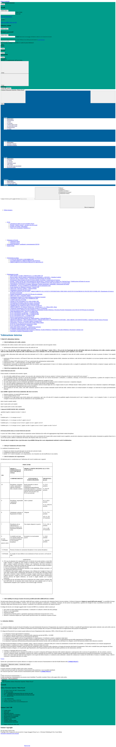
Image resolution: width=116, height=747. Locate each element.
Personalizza (4, 664)
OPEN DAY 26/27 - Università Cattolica (20, 295)
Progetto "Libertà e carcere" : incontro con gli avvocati (23, 225)
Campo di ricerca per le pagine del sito (10, 199)
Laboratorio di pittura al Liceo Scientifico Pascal (22, 223)
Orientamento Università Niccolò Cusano (20, 290)
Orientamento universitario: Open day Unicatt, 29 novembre (25, 302)
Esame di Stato (10, 245)
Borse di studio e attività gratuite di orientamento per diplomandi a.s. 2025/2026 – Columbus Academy (35, 277)
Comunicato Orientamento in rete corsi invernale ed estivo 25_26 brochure (28, 308)
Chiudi (2, 48)
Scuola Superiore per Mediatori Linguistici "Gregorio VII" (24, 287)
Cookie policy (7, 710)
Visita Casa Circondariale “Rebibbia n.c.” (20, 228)
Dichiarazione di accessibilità (11, 716)
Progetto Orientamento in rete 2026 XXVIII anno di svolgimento (26, 294)
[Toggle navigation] (13, 97)
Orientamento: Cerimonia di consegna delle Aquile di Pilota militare (27, 322)
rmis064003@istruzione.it (20, 693)
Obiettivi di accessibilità (10, 717)
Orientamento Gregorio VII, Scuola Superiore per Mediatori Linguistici (28, 297)
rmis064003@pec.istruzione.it (20, 694)
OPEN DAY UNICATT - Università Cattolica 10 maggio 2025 (26, 321)
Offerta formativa (64, 190)
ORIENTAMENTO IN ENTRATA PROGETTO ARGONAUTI (26, 262)
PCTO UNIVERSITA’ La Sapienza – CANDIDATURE (24, 312)
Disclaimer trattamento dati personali (10, 733)
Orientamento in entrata (13, 258)
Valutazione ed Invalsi (65, 192)
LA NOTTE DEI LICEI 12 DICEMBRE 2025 (22, 259)
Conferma (8, 88)
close (2, 104)
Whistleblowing (8, 719)
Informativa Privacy (9, 713)
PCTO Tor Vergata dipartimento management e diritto (23, 324)
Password (18, 14)
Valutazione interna (15, 243)
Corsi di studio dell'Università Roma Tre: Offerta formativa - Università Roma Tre (30, 318)
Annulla (3, 88)
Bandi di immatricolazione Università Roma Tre (22, 317)
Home (61, 188)
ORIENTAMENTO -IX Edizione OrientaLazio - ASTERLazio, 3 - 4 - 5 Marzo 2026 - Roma (33, 307)
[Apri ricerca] (102, 97)
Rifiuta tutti (13, 664)
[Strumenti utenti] (1, 624)
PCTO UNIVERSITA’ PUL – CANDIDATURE (22, 315)
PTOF (8, 222)
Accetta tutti (25, 664)
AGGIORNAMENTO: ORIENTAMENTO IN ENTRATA (25, 260)
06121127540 (9, 692)
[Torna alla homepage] (58, 90)
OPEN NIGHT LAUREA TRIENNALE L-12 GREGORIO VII (26, 275)
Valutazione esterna (15, 241)
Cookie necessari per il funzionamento (10, 675)
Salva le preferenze (12, 678)
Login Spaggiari (41, 39)
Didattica (62, 189)
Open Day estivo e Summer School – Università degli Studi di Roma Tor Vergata (30, 278)
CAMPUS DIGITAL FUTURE (18, 300)
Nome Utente (19, 12)
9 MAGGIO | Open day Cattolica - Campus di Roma (23, 288)
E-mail (17, 36)
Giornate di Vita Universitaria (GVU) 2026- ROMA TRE (24, 301)
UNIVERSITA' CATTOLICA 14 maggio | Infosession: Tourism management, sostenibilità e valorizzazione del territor (39, 284)
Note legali (6, 712)
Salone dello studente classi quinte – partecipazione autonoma (25, 327)
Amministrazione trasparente (11, 721)
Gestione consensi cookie (10, 720)
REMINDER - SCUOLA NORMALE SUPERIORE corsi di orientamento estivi (30, 285)
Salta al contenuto (5, 1)
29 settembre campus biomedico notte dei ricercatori (23, 328)
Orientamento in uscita (12, 274)
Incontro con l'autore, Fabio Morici (18, 226)
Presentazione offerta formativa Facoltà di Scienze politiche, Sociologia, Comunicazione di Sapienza (35, 280)
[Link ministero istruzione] (8, 2)
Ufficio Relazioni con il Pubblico (12, 714)
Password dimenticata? (6, 16)
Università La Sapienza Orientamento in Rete (21, 331)
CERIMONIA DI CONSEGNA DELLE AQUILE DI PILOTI (26, 305)
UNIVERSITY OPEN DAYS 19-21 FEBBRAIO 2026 (24, 298)
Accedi (2, 4)
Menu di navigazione (89, 207)
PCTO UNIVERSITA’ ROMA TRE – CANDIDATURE (24, 314)
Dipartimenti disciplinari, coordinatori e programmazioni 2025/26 (23, 244)
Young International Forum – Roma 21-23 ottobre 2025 (24, 311)
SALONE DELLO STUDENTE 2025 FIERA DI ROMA (24, 304)
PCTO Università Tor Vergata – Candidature (21, 325)
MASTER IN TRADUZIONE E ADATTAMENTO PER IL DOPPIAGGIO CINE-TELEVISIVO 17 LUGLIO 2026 (40, 282)
